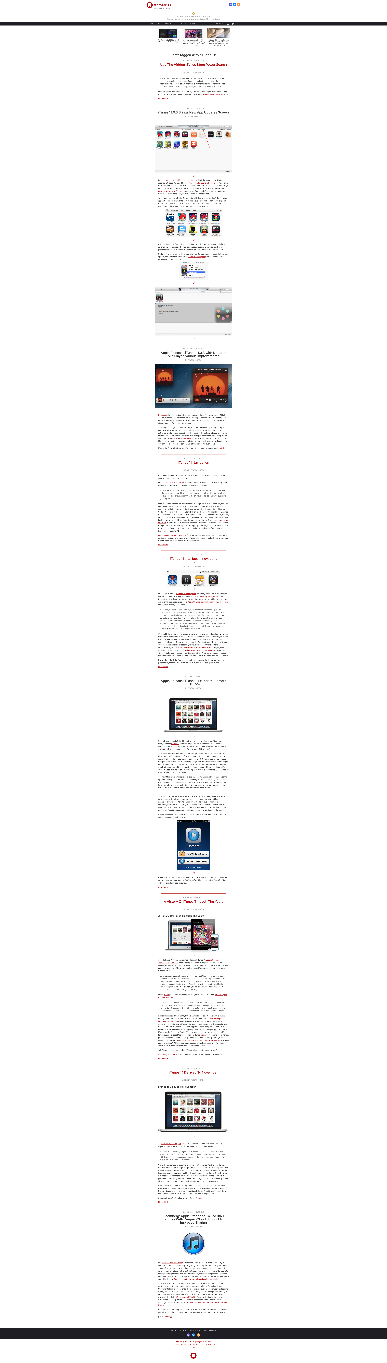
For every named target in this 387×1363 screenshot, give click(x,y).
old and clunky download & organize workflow (199, 1040)
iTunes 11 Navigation (193, 462)
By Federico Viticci (193, 116)
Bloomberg (166, 1317)
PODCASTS (169, 23)
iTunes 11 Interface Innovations (193, 559)
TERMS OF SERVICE (209, 1330)
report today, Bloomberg (172, 1263)
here (199, 1198)
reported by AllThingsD (171, 1144)
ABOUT (151, 23)
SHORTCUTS (181, 23)
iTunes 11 (175, 744)
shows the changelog (197, 257)
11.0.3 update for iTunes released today (180, 180)
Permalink (163, 98)
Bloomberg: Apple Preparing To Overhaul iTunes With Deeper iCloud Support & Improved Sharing (193, 1219)
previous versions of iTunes (170, 191)
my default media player (186, 594)
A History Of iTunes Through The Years (193, 901)
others (166, 995)
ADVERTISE (185, 1330)
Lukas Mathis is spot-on (174, 482)
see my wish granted (210, 596)
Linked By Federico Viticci (193, 72)
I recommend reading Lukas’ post (172, 535)
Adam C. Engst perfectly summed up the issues (208, 602)
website (222, 448)
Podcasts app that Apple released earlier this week (195, 1279)
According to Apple (166, 1054)
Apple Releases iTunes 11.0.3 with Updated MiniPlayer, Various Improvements (193, 354)
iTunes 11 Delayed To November (193, 1072)
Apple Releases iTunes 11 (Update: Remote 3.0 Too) (193, 682)
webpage (204, 1035)
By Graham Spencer (193, 1227)
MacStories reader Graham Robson (200, 183)
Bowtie (174, 438)
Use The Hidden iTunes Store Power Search (193, 65)
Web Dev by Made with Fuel (185, 1342)
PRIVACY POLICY (196, 1330)
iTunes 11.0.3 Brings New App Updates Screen (193, 112)
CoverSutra (186, 438)
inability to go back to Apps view (201, 650)
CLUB (159, 24)
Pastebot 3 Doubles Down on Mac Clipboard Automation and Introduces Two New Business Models (219, 42)
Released (162, 415)
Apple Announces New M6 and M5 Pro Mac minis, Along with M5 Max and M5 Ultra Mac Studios (193, 42)
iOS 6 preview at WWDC (185, 1297)
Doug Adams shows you (213, 94)
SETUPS (192, 23)
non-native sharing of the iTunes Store (194, 647)
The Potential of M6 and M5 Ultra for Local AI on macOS (168, 41)
